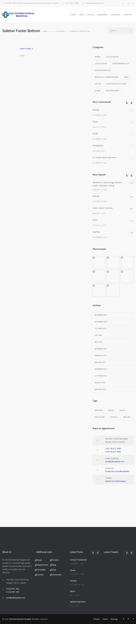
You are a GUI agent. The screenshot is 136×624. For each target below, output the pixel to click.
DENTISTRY (99, 410)
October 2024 (100, 328)
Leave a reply (25, 48)
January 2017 (100, 362)
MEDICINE (126, 417)
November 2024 (101, 322)
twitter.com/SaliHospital (115, 481)
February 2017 (101, 355)
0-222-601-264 (12, 588)
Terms (105, 619)
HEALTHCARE (100, 417)
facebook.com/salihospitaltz (117, 471)
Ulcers (97, 91)
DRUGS (111, 410)
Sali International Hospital (20, 619)
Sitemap (114, 619)
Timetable (41, 569)
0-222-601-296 (12, 592)
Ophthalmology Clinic (116, 84)
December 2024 (101, 315)
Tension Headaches (78, 559)
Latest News (102, 14)
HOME (73, 14)
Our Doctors (115, 14)
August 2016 (100, 382)
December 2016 (101, 369)
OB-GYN (98, 84)
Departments (42, 565)
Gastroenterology (120, 63)
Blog (54, 565)
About (81, 14)
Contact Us (128, 14)
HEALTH (122, 410)
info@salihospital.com (94, 3)
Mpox (72, 591)
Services (90, 14)
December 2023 (101, 349)
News (126, 77)
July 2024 (98, 335)
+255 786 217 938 (71, 3)
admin (22, 55)
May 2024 (98, 342)
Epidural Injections (78, 601)
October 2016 (100, 376)
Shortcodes (57, 574)
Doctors (55, 560)
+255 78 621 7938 (113, 448)
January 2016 (100, 389)
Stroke (73, 570)
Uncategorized (112, 91)
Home (45, 31)
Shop (54, 569)
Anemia (98, 57)
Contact (40, 574)
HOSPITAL (114, 417)
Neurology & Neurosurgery (107, 77)
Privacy (97, 619)
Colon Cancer (112, 57)
